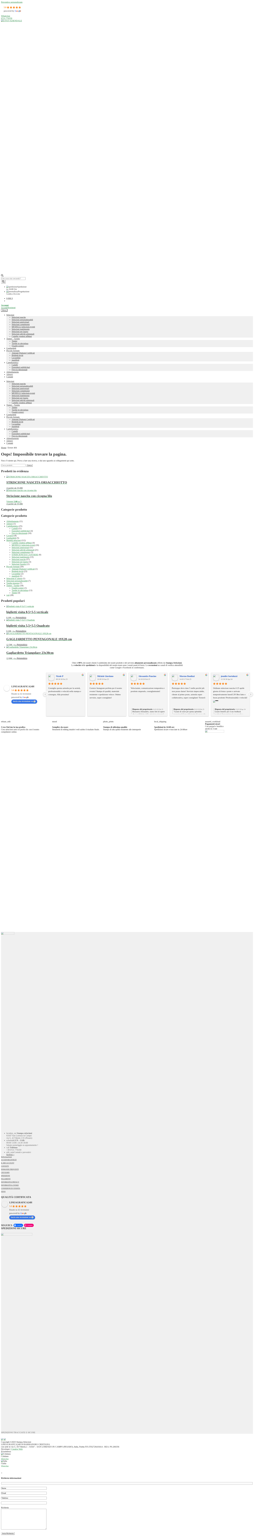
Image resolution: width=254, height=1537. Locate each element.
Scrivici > (10, 1155)
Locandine (16, 358)
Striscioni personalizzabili (22, 320)
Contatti (9, 377)
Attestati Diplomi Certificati (23, 353)
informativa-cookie (10, 1185)
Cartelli (15, 365)
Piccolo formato (13, 351)
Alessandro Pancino (147, 676)
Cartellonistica (12, 362)
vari (8, 595)
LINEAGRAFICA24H (22, 686)
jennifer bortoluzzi (229, 676)
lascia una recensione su (23, 701)
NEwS (3, 1192)
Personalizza (21, 617)
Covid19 (10, 536)
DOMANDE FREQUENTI (10, 1169)
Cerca (29, 465)
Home (3, 448)
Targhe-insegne (12, 583)
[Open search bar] (2, 276)
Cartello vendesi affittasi (22, 336)
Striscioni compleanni (21, 324)
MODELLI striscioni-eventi (23, 327)
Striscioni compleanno (21, 552)
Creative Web (17, 1449)
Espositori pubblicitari (21, 367)
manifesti (15, 360)
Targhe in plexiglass (20, 343)
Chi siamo (5, 1172)
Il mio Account (7, 1163)
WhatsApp (5, 1459)
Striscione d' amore (14, 578)
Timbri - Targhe (12, 585)
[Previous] (45, 694)
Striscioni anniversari (20, 322)
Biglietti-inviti (17, 355)
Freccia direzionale (19, 370)
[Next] (250, 694)
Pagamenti (5, 1179)
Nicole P (59, 676)
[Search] (3, 282)
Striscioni (10, 315)
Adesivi (9, 374)
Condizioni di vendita (10, 1188)
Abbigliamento (12, 372)
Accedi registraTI (9, 1160)
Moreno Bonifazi (187, 676)
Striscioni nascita (19, 317)
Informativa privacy (10, 1182)
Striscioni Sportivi (19, 564)
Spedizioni (5, 1176)
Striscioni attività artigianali (23, 334)
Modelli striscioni (13, 540)
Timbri (14, 341)
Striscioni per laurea (20, 331)
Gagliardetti (11, 348)
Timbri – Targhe (13, 339)
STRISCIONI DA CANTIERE (25, 555)
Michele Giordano (105, 676)
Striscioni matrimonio (21, 329)
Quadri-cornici (18, 346)
